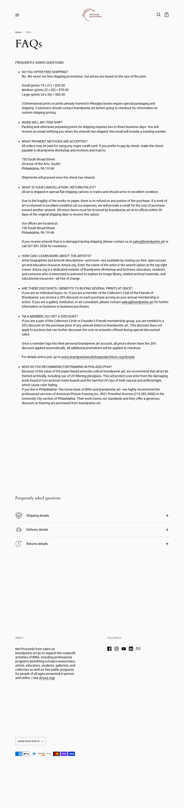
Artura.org (46, 678)
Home (18, 32)
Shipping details (37, 515)
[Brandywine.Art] (92, 15)
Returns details (37, 544)
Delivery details (37, 529)
